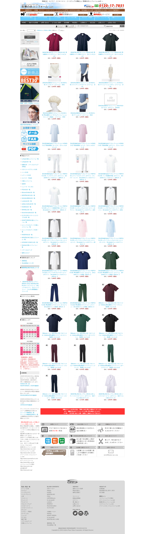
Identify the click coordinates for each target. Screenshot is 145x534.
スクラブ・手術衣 (87, 17)
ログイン (75, 500)
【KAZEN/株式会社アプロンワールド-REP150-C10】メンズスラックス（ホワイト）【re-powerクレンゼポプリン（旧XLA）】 (54, 175)
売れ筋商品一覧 (51, 525)
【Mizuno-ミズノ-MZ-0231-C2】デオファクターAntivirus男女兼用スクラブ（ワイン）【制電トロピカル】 (110, 305)
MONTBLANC (51, 494)
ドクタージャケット (27, 508)
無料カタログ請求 (78, 488)
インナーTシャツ (26, 494)
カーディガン (25, 513)
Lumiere (49, 502)
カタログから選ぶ (28, 17)
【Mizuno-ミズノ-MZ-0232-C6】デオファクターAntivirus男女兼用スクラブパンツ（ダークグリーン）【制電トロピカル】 (110, 365)
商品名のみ (40, 30)
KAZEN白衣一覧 (26, 207)
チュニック (24, 500)
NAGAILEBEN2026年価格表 (28, 395)
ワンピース (24, 502)
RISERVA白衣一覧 (27, 234)
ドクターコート (25, 506)
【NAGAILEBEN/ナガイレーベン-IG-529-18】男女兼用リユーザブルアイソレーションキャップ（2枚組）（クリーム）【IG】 (54, 115)
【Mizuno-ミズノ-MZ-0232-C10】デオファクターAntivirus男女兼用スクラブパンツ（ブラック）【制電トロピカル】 (82, 365)
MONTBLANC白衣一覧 (28, 195)
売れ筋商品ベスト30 (28, 263)
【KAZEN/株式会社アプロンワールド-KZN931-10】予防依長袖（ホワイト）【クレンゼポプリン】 (110, 145)
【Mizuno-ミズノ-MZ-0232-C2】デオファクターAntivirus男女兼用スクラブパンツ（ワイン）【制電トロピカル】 (54, 365)
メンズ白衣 (57, 17)
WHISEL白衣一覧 (27, 209)
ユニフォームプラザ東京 (106, 498)
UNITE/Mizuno (51, 498)
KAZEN (49, 492)
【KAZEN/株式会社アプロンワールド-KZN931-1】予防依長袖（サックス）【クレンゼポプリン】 (54, 145)
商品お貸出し (76, 490)
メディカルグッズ (27, 250)
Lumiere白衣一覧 (27, 201)
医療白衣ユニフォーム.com (107, 502)
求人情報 (101, 492)
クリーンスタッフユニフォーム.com (109, 506)
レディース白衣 (42, 17)
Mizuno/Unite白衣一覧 (28, 192)
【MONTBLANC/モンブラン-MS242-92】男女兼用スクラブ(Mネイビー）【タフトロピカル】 (82, 54)
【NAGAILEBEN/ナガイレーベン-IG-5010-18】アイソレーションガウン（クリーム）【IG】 (110, 84)
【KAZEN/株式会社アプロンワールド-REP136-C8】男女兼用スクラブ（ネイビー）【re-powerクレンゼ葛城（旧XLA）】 (82, 272)
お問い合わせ (45, 22)
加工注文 (92, 22)
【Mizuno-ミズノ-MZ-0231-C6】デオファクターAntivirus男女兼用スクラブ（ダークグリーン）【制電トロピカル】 (82, 335)
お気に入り (101, 22)
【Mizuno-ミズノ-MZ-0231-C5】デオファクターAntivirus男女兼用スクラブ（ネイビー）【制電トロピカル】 (54, 335)
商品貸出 (74, 22)
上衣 (22, 496)
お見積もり (84, 22)
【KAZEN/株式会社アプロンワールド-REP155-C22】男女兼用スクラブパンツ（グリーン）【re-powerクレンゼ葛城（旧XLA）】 (82, 305)
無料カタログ (26, 253)
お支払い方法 (112, 22)
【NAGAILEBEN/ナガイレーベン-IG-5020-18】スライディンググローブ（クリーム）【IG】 (82, 84)
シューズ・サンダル (27, 186)
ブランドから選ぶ (72, 17)
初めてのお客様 (33, 22)
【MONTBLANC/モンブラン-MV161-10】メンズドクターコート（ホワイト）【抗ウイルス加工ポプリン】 (110, 396)
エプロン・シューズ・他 (102, 17)
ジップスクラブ (25, 492)
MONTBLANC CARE (53, 519)
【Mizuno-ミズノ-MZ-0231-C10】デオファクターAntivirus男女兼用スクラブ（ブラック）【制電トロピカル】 (110, 335)
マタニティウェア (26, 504)
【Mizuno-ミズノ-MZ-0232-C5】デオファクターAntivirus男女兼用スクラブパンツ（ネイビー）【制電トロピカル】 (54, 396)
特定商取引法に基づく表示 (107, 490)
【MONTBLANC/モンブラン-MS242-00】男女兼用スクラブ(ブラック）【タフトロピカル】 (110, 54)
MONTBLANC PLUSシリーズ (30, 267)
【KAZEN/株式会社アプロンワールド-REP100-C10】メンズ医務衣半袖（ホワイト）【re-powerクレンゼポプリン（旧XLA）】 (111, 175)
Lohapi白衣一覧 (26, 162)
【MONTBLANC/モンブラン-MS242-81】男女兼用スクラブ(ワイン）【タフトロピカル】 (54, 54)
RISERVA (50, 504)
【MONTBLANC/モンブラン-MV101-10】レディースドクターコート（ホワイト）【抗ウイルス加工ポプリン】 (82, 396)
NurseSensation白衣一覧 (29, 212)
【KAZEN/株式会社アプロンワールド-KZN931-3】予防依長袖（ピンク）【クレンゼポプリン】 (82, 145)
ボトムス (23, 509)
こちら (28, 40)
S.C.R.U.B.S (50, 508)
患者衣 (24, 184)
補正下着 (23, 519)
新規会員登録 (76, 498)
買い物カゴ (76, 502)
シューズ (23, 515)
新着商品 (24, 261)
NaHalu (49, 513)
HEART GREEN (51, 515)
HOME (24, 22)
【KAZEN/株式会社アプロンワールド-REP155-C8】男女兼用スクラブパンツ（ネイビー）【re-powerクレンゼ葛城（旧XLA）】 (54, 305)
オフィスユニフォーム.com (107, 500)
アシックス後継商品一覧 (27, 412)
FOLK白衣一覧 (26, 189)
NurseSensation (51, 506)
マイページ (76, 496)
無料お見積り (76, 492)
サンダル (23, 517)
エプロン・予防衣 (26, 511)
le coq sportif (50, 500)
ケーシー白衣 (25, 488)
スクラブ (23, 490)
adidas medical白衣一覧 (29, 204)
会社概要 (66, 22)
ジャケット (24, 498)
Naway (49, 490)
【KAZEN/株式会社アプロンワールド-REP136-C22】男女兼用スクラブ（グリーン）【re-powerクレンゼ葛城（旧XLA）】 (111, 272)
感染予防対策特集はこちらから (29, 124)
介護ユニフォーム (117, 17)
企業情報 (101, 488)
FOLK (48, 496)
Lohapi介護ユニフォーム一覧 (30, 159)
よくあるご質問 (56, 22)
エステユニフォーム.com (106, 504)
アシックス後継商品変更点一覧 (29, 414)
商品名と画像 (47, 30)
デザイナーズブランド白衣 (29, 169)
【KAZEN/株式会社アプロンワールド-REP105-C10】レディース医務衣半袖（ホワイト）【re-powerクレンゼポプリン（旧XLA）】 (54, 208)
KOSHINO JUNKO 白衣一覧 (30, 242)
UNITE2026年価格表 (26, 405)
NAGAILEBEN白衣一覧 (28, 198)
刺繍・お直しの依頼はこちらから (29, 103)
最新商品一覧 (51, 523)
